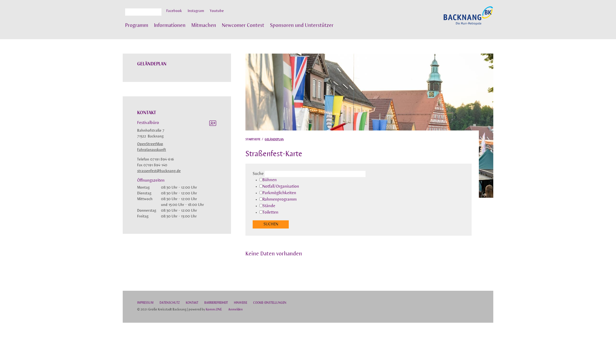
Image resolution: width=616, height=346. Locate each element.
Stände (269, 206)
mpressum (145, 303)
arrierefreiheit (216, 303)
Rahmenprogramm (280, 200)
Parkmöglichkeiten (279, 193)
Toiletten (270, 212)
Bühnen (270, 180)
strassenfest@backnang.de (159, 171)
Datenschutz (170, 303)
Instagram (196, 11)
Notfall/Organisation (281, 187)
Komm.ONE (214, 309)
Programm (136, 25)
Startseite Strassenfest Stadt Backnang (468, 18)
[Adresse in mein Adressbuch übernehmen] (213, 124)
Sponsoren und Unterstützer (302, 25)
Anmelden (235, 309)
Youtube (217, 11)
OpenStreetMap (150, 144)
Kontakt (192, 303)
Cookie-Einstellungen (269, 303)
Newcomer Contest (243, 25)
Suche (258, 174)
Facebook (174, 11)
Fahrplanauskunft (151, 150)
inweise (240, 303)
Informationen (170, 25)
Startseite (252, 139)
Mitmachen (203, 25)
